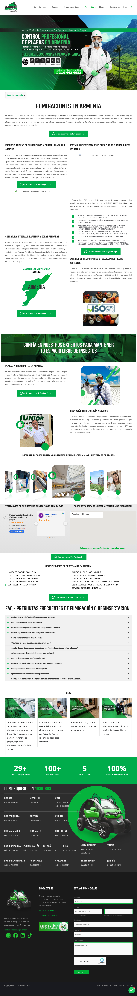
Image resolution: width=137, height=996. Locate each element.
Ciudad (77, 930)
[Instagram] (8, 935)
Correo (77, 907)
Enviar (81, 972)
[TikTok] (29, 935)
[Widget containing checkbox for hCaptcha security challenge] (90, 961)
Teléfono (78, 920)
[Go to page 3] (52, 537)
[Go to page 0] (47, 537)
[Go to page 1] (49, 537)
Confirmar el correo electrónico (114, 915)
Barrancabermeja (14, 861)
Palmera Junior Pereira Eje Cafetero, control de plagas (21, 517)
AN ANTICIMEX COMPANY (122, 986)
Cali (57, 798)
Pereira (34, 816)
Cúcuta (59, 816)
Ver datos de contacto (48, 910)
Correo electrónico (80, 915)
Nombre (78, 897)
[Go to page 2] (50, 537)
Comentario (79, 941)
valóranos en (16, 531)
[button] (47, 7)
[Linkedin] (22, 935)
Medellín (35, 798)
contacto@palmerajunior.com (15, 930)
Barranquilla (12, 816)
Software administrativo (48, 915)
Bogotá (8, 798)
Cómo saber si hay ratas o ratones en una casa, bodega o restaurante (84, 726)
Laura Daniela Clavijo (53, 514)
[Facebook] (15, 935)
